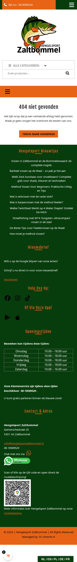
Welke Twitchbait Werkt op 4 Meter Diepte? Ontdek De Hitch (41, 210)
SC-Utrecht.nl (47, 536)
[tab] (71, 5)
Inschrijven (11, 279)
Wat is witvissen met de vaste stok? (31, 196)
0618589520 (25, 3)
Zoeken (66, 73)
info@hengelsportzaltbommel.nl (24, 443)
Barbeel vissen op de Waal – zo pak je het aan (38, 171)
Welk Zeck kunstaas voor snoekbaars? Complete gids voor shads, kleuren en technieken (41, 179)
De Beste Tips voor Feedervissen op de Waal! (37, 228)
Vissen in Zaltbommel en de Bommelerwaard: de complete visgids (41, 163)
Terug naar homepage (37, 133)
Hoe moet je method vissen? (27, 233)
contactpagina (12, 513)
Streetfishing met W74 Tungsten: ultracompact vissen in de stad (41, 220)
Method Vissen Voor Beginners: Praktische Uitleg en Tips (41, 188)
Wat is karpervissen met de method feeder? (36, 202)
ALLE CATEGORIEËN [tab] (26, 66)
